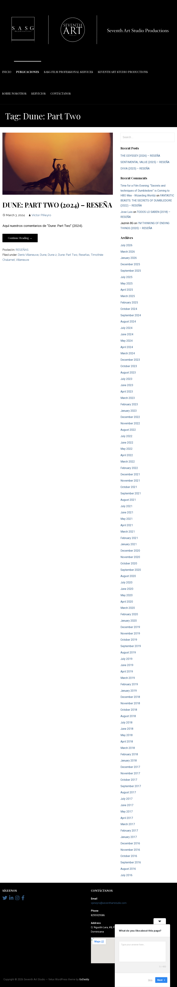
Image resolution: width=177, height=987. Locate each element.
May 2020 (126, 595)
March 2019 (127, 678)
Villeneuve (22, 259)
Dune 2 (52, 254)
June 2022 (126, 442)
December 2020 (130, 550)
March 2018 (127, 748)
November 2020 (130, 557)
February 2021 (129, 538)
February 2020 (129, 614)
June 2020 (126, 589)
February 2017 (129, 830)
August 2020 (128, 576)
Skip (150, 980)
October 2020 (128, 563)
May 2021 (126, 518)
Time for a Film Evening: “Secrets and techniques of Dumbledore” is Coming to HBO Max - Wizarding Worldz (145, 190)
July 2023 (126, 379)
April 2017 (126, 818)
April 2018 (126, 741)
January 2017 (128, 837)
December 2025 (130, 264)
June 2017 (126, 805)
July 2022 (126, 436)
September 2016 (130, 862)
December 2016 (130, 843)
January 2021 (128, 544)
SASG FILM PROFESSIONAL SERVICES (68, 72)
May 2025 (126, 283)
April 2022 (126, 455)
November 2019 (130, 633)
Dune (43, 254)
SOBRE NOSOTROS (14, 93)
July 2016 (126, 875)
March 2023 (127, 398)
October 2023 (128, 366)
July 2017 (126, 798)
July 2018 (126, 722)
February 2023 (129, 404)
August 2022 (128, 429)
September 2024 (130, 315)
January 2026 (128, 258)
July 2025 (126, 277)
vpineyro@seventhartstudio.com (109, 903)
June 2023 (126, 385)
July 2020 (126, 582)
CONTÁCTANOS (60, 93)
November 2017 (130, 773)
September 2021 (130, 493)
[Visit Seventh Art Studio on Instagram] (17, 898)
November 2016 (130, 849)
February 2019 (129, 684)
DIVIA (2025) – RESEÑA (135, 168)
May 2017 (126, 811)
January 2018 (128, 760)
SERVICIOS (38, 93)
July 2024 (126, 328)
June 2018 (126, 728)
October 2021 (128, 487)
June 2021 (126, 512)
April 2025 (126, 289)
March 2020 (127, 608)
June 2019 (126, 665)
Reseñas (84, 254)
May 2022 (126, 448)
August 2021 (128, 499)
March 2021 (127, 531)
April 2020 (126, 601)
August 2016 (128, 868)
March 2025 (127, 296)
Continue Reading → (20, 238)
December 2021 (130, 474)
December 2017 (130, 767)
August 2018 (128, 716)
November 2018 (130, 703)
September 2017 (130, 786)
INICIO (6, 72)
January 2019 (128, 690)
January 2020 (128, 620)
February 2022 (129, 468)
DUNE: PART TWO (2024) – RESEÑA (57, 204)
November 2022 (130, 423)
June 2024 (126, 334)
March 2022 (127, 461)
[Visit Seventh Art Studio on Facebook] (23, 898)
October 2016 (128, 856)
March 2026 (127, 251)
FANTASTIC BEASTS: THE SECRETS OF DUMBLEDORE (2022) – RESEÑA (147, 200)
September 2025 (130, 270)
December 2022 (130, 417)
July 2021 (126, 506)
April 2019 (126, 671)
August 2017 (128, 792)
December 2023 (130, 359)
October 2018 (128, 709)
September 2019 (130, 646)
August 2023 (128, 372)
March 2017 (127, 824)
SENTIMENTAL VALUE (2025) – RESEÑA (144, 162)
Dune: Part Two (67, 254)
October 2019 (128, 639)
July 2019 (126, 659)
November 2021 (130, 480)
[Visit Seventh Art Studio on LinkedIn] (11, 898)
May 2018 (126, 735)
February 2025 (129, 302)
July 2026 (126, 245)
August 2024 (128, 321)
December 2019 (130, 627)
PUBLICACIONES (27, 72)
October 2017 (128, 779)
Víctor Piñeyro (41, 215)
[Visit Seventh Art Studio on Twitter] (4, 898)
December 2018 (130, 697)
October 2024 (128, 309)
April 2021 (126, 525)
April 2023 (126, 391)
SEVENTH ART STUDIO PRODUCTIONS (123, 72)
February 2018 (129, 754)
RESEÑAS (22, 249)
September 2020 (130, 569)
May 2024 (126, 340)
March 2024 (127, 353)
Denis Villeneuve (28, 254)
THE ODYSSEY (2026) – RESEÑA (140, 155)
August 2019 (128, 652)
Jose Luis (126, 212)
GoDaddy (84, 979)
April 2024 (126, 347)
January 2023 (128, 410)
